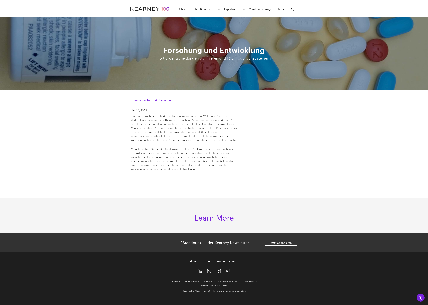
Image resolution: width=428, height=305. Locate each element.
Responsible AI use (191, 290)
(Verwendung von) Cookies (214, 285)
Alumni (193, 261)
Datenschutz (209, 281)
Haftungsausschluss (227, 281)
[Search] (292, 9)
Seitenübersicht (191, 281)
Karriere (207, 261)
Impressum (175, 281)
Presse (221, 261)
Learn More (214, 216)
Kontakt (234, 261)
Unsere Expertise (225, 9)
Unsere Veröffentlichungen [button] (257, 9)
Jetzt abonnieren (281, 242)
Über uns (185, 9)
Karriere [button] (282, 9)
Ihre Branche (202, 9)
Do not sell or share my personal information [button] (225, 290)
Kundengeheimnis (249, 281)
